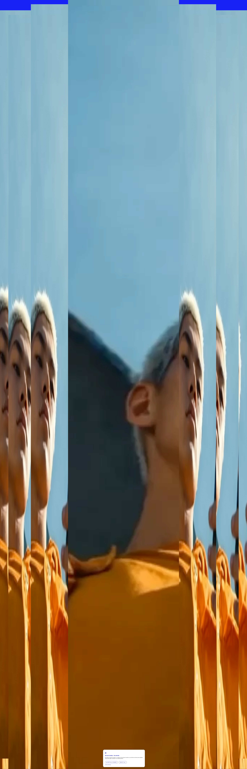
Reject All (123, 762)
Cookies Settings (108, 764)
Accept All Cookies (111, 762)
